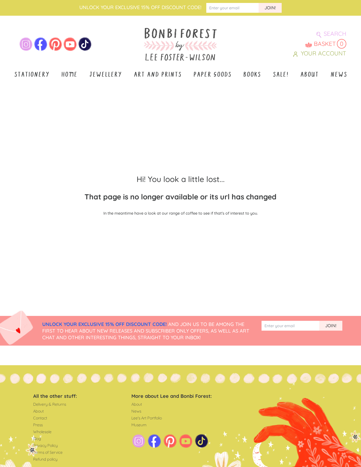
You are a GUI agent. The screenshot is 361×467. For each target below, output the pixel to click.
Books (252, 74)
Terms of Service (48, 452)
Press (38, 424)
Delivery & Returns (49, 404)
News (338, 74)
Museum (139, 424)
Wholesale (42, 431)
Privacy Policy (45, 445)
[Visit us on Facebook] (40, 44)
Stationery (31, 74)
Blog (37, 438)
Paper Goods (212, 74)
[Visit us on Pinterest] (55, 44)
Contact (40, 417)
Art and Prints (157, 74)
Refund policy (45, 459)
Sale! (280, 74)
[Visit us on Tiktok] (85, 44)
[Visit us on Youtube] (70, 44)
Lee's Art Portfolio (146, 417)
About (309, 74)
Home (69, 74)
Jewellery (105, 74)
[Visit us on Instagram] (26, 44)
